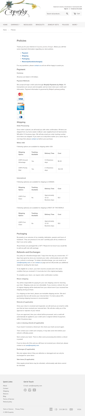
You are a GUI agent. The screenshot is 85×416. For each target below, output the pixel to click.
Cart (78, 13)
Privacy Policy (19, 409)
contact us (37, 65)
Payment (25, 53)
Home (5, 24)
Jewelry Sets (53, 24)
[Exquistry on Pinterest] (25, 391)
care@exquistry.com (23, 262)
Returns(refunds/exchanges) (32, 61)
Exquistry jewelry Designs (44, 47)
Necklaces (28, 24)
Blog (4, 396)
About (5, 385)
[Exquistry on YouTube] (34, 391)
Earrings (15, 24)
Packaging (25, 59)
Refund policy (7, 402)
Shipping (25, 56)
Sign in (66, 9)
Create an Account (76, 9)
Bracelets (40, 24)
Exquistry (11, 412)
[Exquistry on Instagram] (29, 391)
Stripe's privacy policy (57, 89)
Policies (65, 24)
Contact (5, 388)
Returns (5, 394)
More (74, 24)
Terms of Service (8, 399)
